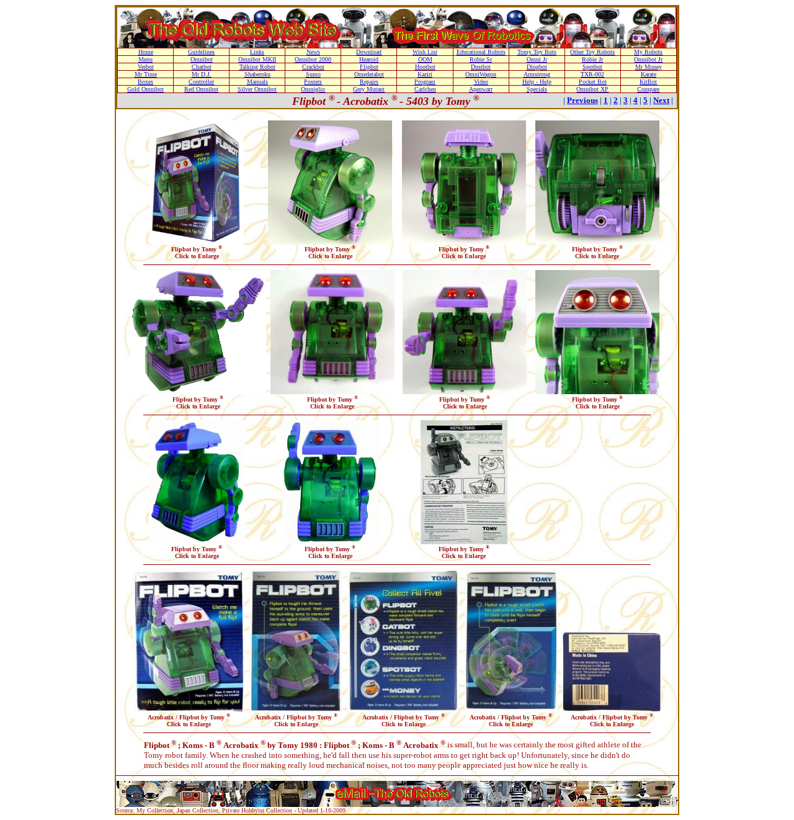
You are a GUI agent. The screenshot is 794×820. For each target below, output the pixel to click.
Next (661, 100)
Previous (582, 100)
